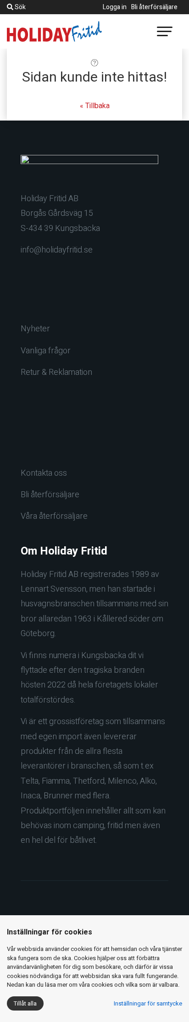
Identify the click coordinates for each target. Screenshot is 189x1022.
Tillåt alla (25, 1003)
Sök (19, 7)
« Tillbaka (95, 105)
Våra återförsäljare (54, 516)
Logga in (115, 7)
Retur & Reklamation (56, 372)
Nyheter (35, 329)
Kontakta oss (44, 473)
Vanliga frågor (46, 351)
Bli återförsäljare (154, 7)
